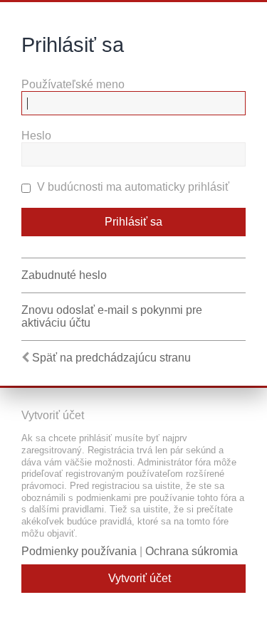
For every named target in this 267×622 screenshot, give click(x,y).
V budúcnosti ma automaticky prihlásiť (131, 187)
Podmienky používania (79, 551)
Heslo (36, 136)
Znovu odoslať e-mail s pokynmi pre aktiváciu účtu (111, 316)
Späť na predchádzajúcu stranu (111, 358)
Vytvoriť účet (139, 578)
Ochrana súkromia (191, 551)
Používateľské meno (73, 84)
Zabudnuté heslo (64, 275)
